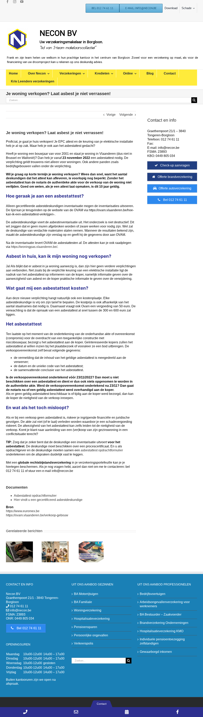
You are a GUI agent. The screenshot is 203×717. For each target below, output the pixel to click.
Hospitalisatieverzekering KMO (161, 631)
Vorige (111, 114)
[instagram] (14, 1)
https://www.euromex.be (22, 511)
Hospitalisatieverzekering (92, 618)
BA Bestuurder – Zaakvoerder (160, 614)
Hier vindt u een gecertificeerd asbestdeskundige (48, 499)
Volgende (126, 114)
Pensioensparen (85, 627)
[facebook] (7, 1)
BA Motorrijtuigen (86, 594)
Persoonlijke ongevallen (91, 635)
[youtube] (21, 1)
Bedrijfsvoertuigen (152, 594)
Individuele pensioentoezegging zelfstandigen (162, 641)
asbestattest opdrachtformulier (102, 450)
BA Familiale (83, 602)
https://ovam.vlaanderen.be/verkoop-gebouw (37, 515)
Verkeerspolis (83, 643)
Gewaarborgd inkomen (156, 651)
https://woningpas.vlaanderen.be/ (34, 246)
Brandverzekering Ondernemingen (164, 622)
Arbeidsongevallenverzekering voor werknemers (165, 604)
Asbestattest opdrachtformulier (35, 495)
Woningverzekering (87, 610)
